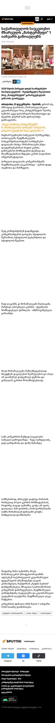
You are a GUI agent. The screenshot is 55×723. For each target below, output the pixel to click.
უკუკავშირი (6, 692)
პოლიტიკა (34, 649)
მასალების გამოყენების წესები (16, 675)
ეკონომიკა (47, 649)
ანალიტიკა (22, 649)
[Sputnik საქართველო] (8, 20)
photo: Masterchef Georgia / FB (14, 77)
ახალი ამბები (31, 613)
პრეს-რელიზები (9, 679)
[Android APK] (9, 700)
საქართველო (45, 613)
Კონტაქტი (24, 671)
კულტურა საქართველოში (13, 613)
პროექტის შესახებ (10, 671)
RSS (19, 679)
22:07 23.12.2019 (7, 42)
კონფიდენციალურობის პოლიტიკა (17, 682)
